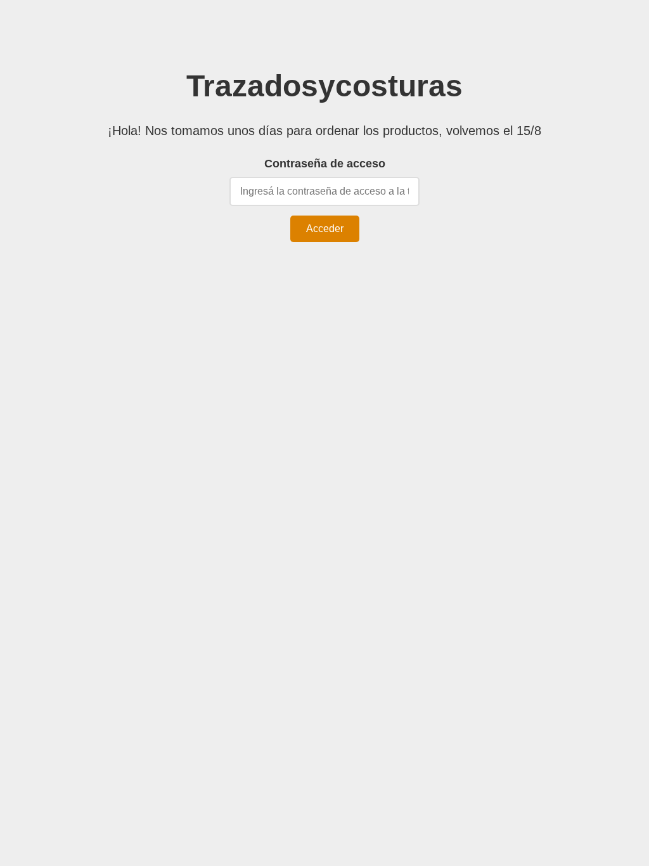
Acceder (325, 228)
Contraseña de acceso (324, 163)
